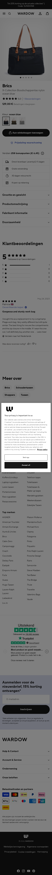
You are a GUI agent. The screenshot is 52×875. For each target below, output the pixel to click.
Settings (26, 457)
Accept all (26, 465)
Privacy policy (42, 449)
